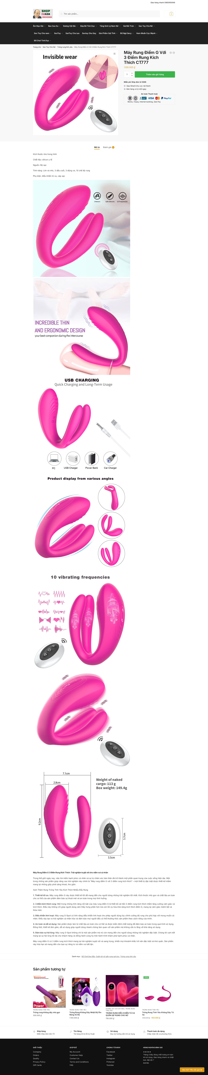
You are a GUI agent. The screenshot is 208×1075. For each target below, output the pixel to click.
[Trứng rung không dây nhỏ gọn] (49, 991)
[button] (114, 54)
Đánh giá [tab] (107, 147)
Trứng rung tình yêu (64, 47)
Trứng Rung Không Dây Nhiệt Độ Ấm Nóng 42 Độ (85, 1013)
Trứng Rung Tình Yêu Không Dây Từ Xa (158, 1013)
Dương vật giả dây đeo (115, 1009)
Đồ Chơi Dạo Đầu (88, 956)
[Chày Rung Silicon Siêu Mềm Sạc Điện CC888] (171, 53)
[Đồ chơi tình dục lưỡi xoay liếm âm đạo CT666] (174, 53)
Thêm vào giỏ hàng (155, 74)
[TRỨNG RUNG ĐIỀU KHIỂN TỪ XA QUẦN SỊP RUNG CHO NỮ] (122, 991)
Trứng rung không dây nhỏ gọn (46, 1012)
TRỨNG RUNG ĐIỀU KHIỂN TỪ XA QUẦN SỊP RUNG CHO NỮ (120, 1014)
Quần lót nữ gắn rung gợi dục (107, 956)
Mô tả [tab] (97, 147)
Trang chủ (37, 47)
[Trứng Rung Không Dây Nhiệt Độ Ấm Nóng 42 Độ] (85, 991)
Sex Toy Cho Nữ (49, 47)
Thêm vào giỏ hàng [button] (49, 1021)
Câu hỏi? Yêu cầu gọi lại (192, 1070)
